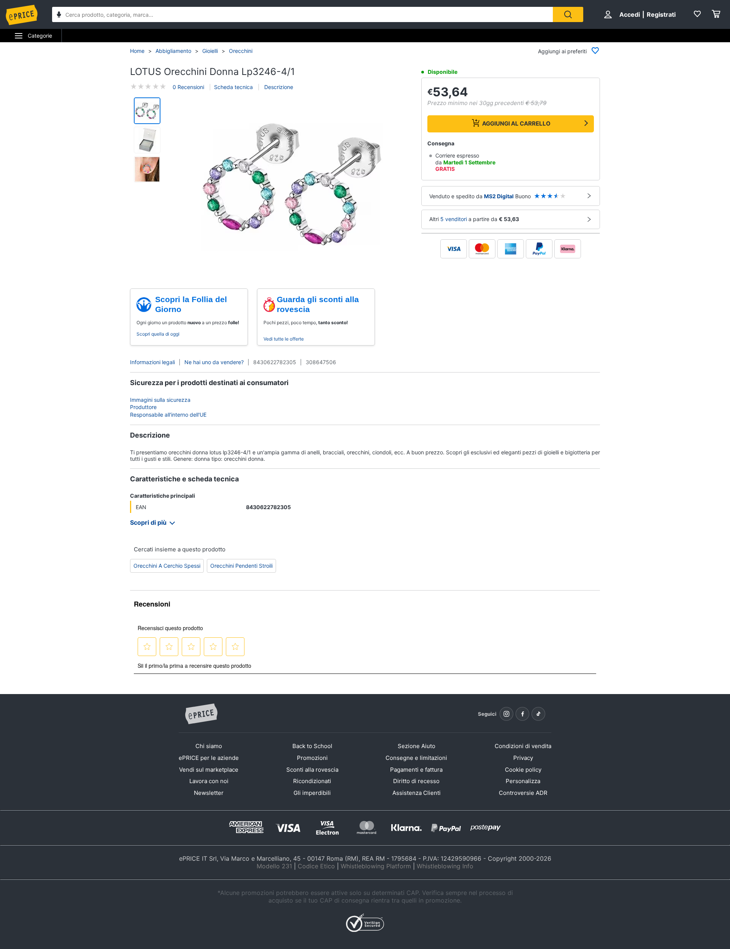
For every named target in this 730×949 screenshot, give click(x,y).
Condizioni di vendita (523, 746)
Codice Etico (316, 866)
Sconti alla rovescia (312, 769)
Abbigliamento (173, 51)
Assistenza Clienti (416, 792)
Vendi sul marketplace (208, 769)
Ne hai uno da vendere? (214, 362)
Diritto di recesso (416, 781)
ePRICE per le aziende (209, 757)
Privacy (523, 757)
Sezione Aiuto (416, 746)
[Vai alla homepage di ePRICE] (201, 714)
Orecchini (240, 51)
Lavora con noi (209, 781)
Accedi (629, 14)
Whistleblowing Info (445, 866)
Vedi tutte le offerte (283, 339)
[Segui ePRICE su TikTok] (538, 714)
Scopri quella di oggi (157, 334)
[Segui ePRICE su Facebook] (522, 714)
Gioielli (210, 51)
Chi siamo (208, 746)
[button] (292, 185)
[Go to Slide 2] (147, 140)
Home (137, 51)
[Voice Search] (59, 15)
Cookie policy (523, 769)
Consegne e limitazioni (416, 757)
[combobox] (302, 14)
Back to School (312, 746)
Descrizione (278, 87)
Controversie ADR (523, 792)
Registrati (661, 14)
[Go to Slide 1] (147, 110)
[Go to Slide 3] (147, 169)
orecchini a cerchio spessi (166, 565)
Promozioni (312, 757)
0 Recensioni (188, 87)
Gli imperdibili (312, 792)
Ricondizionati (312, 781)
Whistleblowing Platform (376, 866)
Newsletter (209, 792)
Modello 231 (274, 866)
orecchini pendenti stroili (241, 565)
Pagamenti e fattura (416, 769)
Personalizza (523, 781)
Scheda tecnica (233, 87)
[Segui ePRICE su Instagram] (506, 714)
